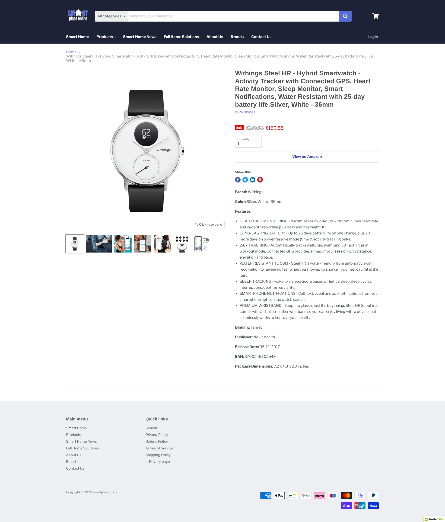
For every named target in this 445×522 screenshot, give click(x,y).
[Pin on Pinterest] (260, 180)
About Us (215, 37)
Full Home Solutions (181, 37)
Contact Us (261, 37)
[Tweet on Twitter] (245, 180)
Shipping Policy (158, 455)
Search (151, 428)
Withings (247, 112)
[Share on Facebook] (238, 180)
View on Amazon (307, 156)
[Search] (345, 16)
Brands (237, 37)
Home (71, 52)
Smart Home (77, 37)
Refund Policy (157, 441)
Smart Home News (139, 37)
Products (105, 37)
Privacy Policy (157, 435)
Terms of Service (159, 448)
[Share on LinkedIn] (252, 180)
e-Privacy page (158, 462)
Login (373, 37)
